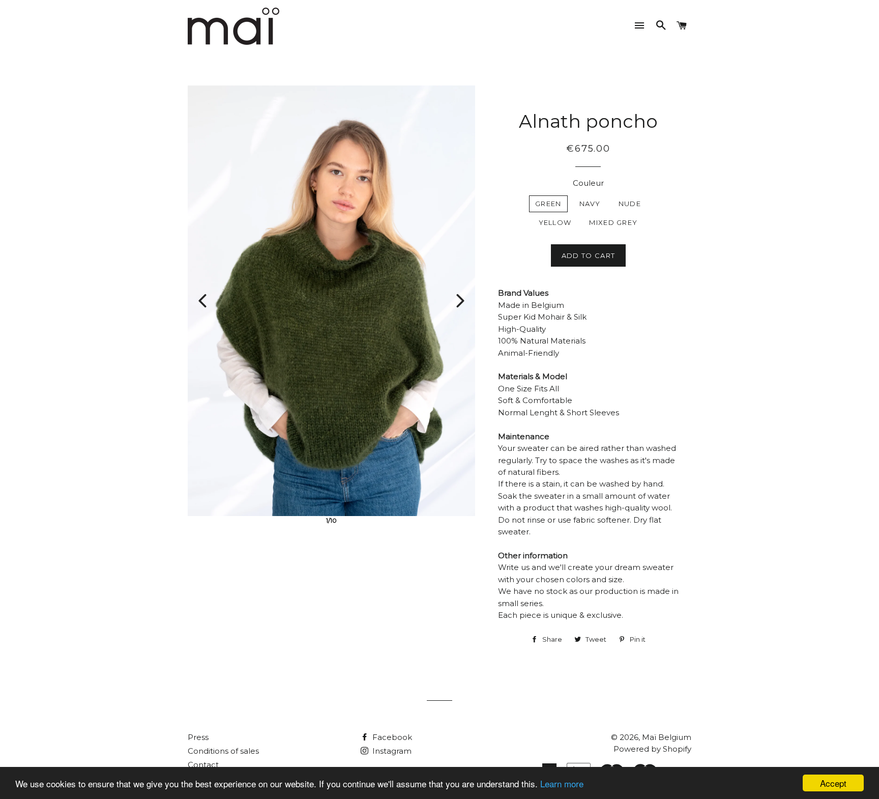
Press (198, 737)
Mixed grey (613, 222)
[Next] (460, 301)
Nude (630, 203)
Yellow (555, 222)
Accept (833, 783)
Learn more (561, 783)
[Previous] (202, 301)
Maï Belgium (666, 737)
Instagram (391, 751)
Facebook (391, 737)
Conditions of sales (223, 751)
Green (548, 203)
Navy (590, 203)
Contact (203, 764)
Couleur (588, 183)
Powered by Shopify (652, 749)
